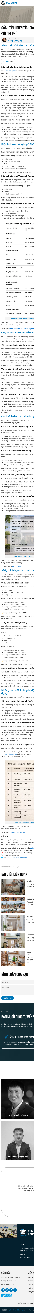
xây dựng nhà (11, 71)
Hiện (11, 62)
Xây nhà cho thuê (10, 754)
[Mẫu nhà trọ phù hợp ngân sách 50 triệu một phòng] (13, 922)
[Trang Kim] (9, 3)
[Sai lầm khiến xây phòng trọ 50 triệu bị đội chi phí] (13, 887)
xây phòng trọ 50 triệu (17, 832)
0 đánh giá (15, 867)
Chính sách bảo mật (25, 1303)
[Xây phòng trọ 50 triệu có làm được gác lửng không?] (13, 940)
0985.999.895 (25, 1258)
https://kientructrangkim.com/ (21, 857)
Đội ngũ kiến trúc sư (8, 1281)
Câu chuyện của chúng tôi (10, 1277)
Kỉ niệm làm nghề (7, 1284)
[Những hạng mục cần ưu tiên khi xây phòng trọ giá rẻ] (13, 905)
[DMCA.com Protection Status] (6, 1296)
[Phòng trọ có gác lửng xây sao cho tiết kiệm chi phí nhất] (13, 958)
